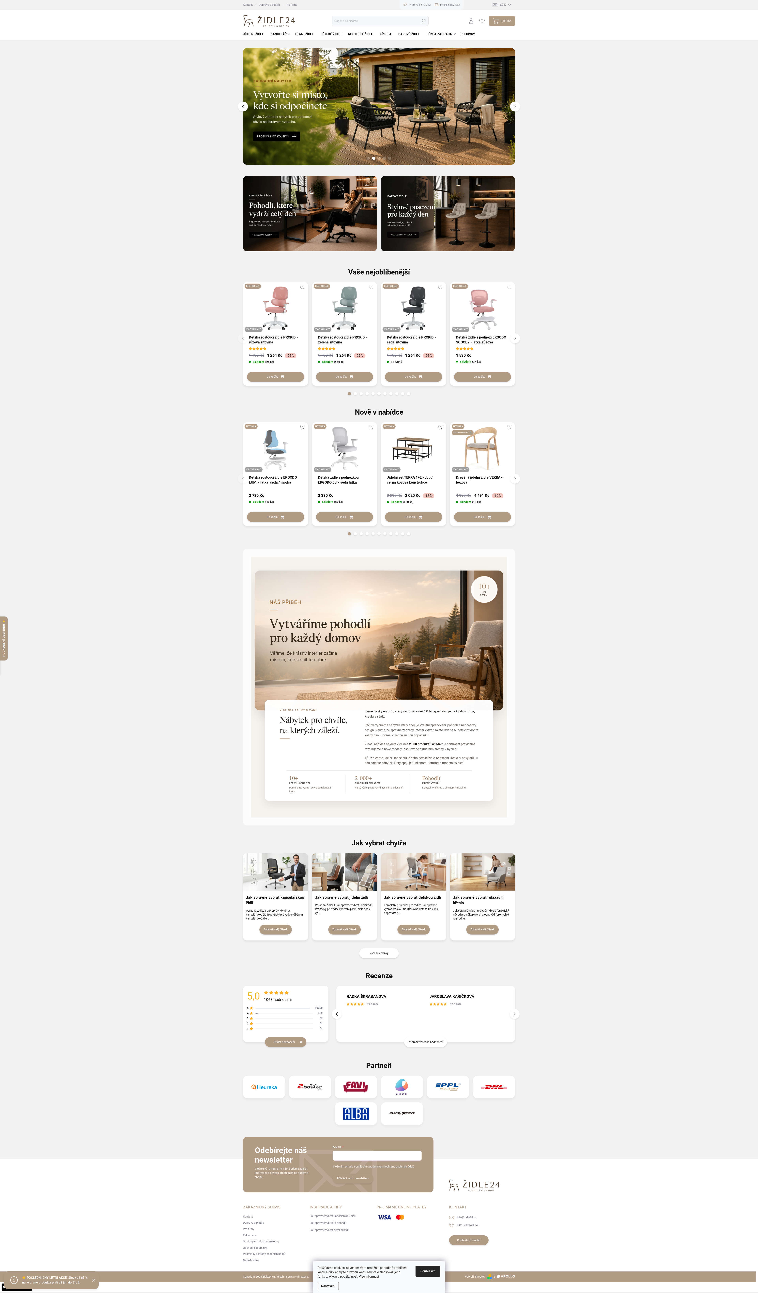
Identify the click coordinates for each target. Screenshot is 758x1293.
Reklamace (249, 1235)
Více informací (369, 1276)
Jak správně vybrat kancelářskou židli (275, 900)
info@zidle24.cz (467, 1217)
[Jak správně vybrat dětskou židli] (413, 872)
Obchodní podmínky (255, 1247)
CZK (503, 5)
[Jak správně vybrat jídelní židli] (344, 872)
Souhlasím (427, 1271)
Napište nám (251, 1260)
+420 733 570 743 (468, 1225)
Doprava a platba (269, 4)
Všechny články (379, 953)
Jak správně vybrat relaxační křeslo (478, 900)
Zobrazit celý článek (276, 929)
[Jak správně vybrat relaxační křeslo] (482, 872)
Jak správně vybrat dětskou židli (412, 897)
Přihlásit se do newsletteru (353, 1178)
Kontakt (248, 4)
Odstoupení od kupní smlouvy (261, 1241)
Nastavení (328, 1286)
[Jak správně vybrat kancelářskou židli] (275, 872)
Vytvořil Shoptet (475, 1276)
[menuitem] (255, 34)
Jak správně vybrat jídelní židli (341, 897)
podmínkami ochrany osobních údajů (392, 1166)
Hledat (423, 21)
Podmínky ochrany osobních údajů (264, 1253)
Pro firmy (291, 4)
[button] (250, 106)
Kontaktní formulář (468, 1240)
